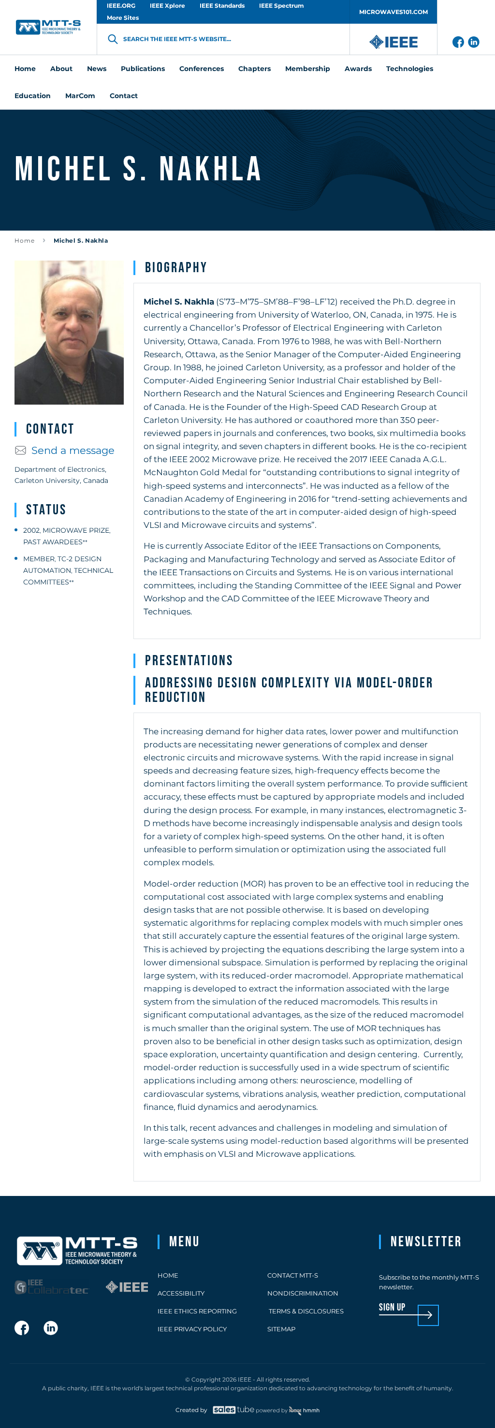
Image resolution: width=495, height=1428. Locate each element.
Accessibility (181, 1293)
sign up (392, 1307)
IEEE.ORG (121, 5)
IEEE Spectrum (281, 5)
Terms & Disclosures (305, 1311)
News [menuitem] (96, 68)
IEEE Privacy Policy (192, 1329)
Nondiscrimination (302, 1293)
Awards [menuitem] (358, 68)
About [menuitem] (61, 68)
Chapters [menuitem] (254, 68)
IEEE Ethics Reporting (197, 1311)
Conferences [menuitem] (201, 68)
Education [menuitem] (33, 95)
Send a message (73, 450)
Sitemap (281, 1329)
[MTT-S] (48, 27)
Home (25, 240)
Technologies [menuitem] (409, 68)
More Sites (123, 17)
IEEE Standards (222, 5)
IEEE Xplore (167, 5)
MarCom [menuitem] (80, 95)
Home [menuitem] (25, 68)
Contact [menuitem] (124, 95)
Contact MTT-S (292, 1275)
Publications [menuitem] (143, 68)
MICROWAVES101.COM (393, 11)
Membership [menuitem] (307, 68)
